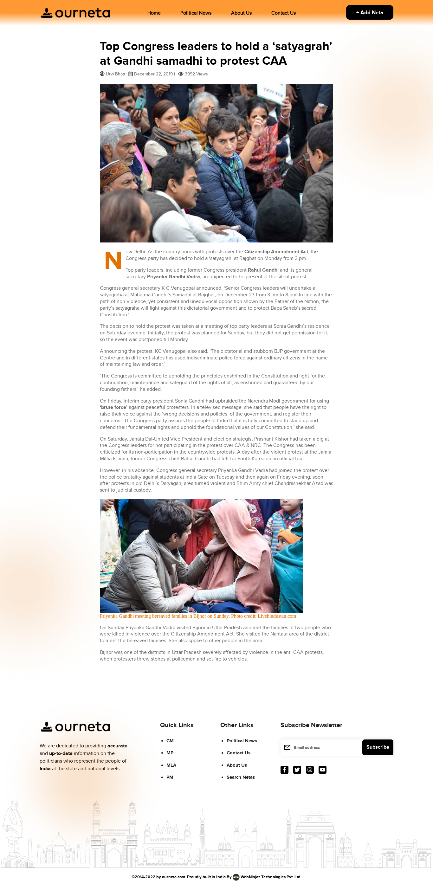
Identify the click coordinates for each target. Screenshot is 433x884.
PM (169, 777)
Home (154, 13)
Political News (195, 13)
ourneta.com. (174, 876)
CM (170, 741)
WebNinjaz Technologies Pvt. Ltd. (271, 876)
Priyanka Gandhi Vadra (173, 277)
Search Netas (241, 777)
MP (169, 753)
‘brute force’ (113, 407)
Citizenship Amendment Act (276, 252)
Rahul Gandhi (263, 270)
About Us (241, 13)
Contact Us (283, 13)
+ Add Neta (369, 13)
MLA (171, 765)
